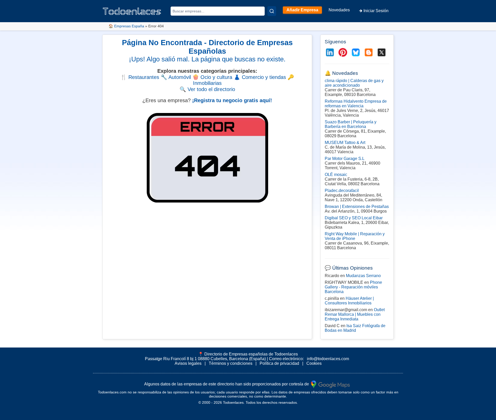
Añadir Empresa (302, 10)
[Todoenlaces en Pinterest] (343, 52)
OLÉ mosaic (336, 174)
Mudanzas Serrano (363, 275)
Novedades (339, 10)
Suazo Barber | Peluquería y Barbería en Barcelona (350, 124)
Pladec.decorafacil (342, 190)
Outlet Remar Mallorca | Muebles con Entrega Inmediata (355, 314)
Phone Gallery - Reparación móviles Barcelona (353, 287)
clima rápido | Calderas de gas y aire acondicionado (354, 82)
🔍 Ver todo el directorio (207, 89)
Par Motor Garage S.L (345, 158)
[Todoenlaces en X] (381, 52)
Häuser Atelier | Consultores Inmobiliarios (349, 300)
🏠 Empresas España (126, 26)
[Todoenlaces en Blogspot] (368, 52)
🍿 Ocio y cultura (212, 77)
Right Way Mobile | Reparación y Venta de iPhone (355, 236)
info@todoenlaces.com (328, 359)
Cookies (314, 363)
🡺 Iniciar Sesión (374, 11)
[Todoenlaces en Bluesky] (356, 52)
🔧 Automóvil (176, 77)
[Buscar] (271, 11)
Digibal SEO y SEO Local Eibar (354, 218)
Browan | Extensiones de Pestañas (357, 206)
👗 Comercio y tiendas (260, 77)
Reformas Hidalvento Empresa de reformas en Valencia (356, 103)
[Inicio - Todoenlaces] (131, 11)
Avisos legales (188, 363)
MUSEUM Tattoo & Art (345, 142)
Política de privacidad (279, 363)
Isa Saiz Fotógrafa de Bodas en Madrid (355, 328)
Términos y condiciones (230, 363)
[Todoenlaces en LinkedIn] (330, 52)
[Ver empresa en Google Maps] (330, 384)
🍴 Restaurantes (139, 77)
